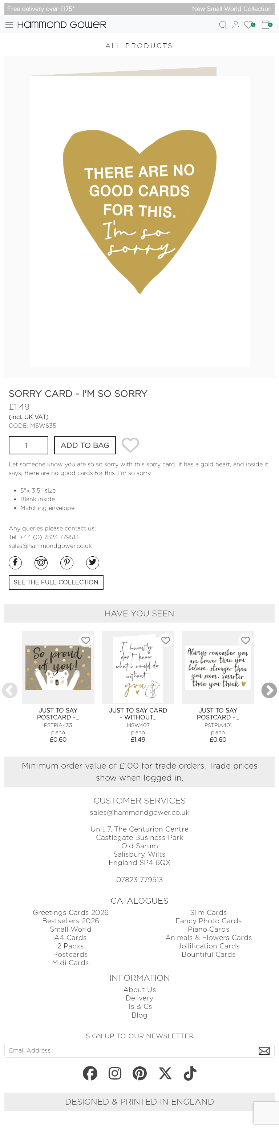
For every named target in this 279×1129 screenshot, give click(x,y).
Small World (71, 929)
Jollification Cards (209, 946)
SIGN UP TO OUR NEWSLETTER (140, 1036)
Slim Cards (208, 912)
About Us (139, 990)
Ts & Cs (139, 1006)
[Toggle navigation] (9, 24)
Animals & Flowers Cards (208, 937)
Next (269, 691)
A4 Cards (70, 937)
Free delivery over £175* (41, 8)
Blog (139, 1015)
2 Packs (70, 946)
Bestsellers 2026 (70, 921)
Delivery (139, 998)
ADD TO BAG (85, 445)
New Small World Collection (232, 8)
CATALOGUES (139, 900)
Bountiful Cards (209, 954)
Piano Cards (209, 929)
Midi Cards (70, 963)
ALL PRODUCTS (139, 46)
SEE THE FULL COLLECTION (56, 582)
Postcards (70, 954)
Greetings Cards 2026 (71, 912)
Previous (10, 691)
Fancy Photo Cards (208, 921)
